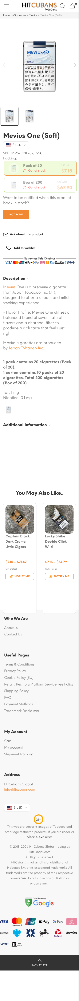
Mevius (33, 15)
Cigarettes (19, 15)
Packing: (10, 158)
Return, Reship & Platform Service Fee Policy (39, 684)
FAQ (7, 698)
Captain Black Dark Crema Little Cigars (17, 541)
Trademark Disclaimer (21, 711)
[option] (39, 66)
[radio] (40, 168)
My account (13, 747)
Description (14, 278)
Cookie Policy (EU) (18, 678)
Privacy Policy (15, 671)
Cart (7, 741)
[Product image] (19, 519)
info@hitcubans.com (19, 790)
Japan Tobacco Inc (26, 348)
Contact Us (13, 634)
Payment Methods (18, 704)
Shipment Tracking (18, 754)
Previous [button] (3, 65)
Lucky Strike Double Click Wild (56, 541)
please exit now (39, 837)
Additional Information (25, 425)
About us (11, 628)
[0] (72, 6)
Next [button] (75, 65)
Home (7, 15)
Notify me (16, 214)
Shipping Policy (16, 691)
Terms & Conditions (19, 664)
